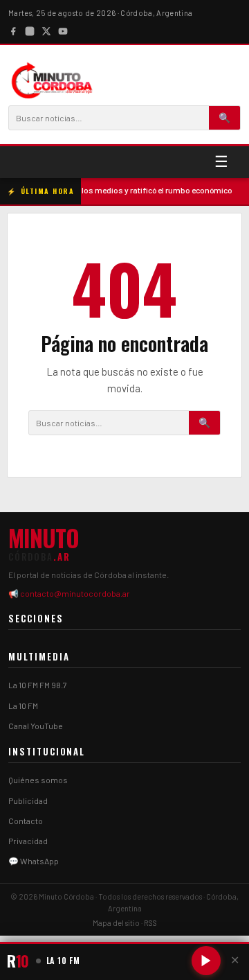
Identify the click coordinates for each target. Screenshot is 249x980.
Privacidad (28, 841)
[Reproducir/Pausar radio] (206, 960)
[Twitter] (46, 30)
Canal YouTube (35, 725)
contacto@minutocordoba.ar (75, 593)
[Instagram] (30, 30)
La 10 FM (23, 705)
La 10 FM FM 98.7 (37, 685)
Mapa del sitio (116, 922)
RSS (150, 922)
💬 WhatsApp (33, 861)
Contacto (25, 820)
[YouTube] (63, 30)
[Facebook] (13, 30)
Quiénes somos (38, 780)
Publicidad (28, 800)
